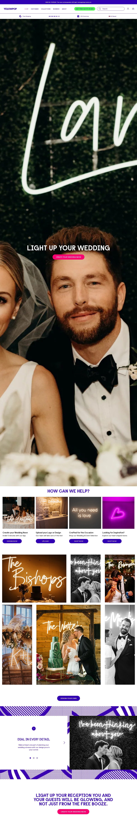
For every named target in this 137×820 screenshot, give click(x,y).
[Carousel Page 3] (37, 758)
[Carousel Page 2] (33, 758)
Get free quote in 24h (85, 9)
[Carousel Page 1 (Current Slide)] (30, 758)
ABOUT (64, 9)
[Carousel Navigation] (33, 742)
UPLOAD (45, 541)
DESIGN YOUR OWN (69, 698)
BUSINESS (56, 9)
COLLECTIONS (46, 9)
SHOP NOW (112, 541)
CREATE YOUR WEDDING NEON (68, 257)
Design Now (12, 541)
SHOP (26, 9)
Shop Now (78, 541)
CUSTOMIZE (35, 9)
